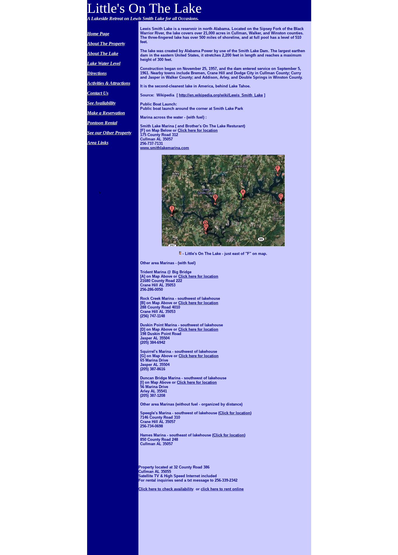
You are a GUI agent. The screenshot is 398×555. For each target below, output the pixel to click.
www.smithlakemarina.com (164, 148)
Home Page (98, 33)
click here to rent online (222, 489)
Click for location (234, 413)
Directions (97, 73)
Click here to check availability (165, 489)
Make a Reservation (106, 112)
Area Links (97, 142)
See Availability (101, 103)
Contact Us (97, 93)
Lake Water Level (103, 63)
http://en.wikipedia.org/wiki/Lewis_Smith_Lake (221, 95)
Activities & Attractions (108, 83)
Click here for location (198, 130)
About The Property (106, 43)
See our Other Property (109, 132)
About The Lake (102, 53)
